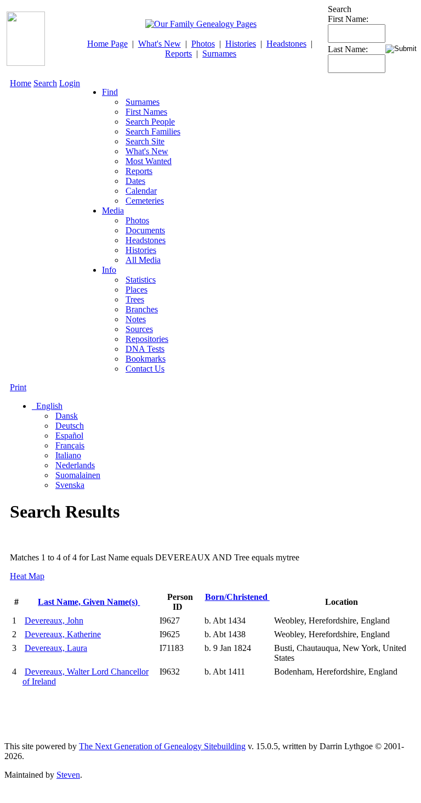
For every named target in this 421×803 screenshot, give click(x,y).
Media (113, 210)
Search (45, 83)
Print (18, 387)
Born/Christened (237, 597)
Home (20, 83)
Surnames (219, 53)
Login (69, 83)
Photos (203, 43)
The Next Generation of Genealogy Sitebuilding (162, 746)
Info (109, 269)
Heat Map (27, 576)
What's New (159, 43)
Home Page (107, 43)
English (48, 406)
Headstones (286, 43)
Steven (68, 774)
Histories (240, 43)
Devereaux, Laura (56, 648)
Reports (178, 53)
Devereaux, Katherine (63, 634)
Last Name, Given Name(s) (89, 602)
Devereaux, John (54, 620)
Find (110, 92)
